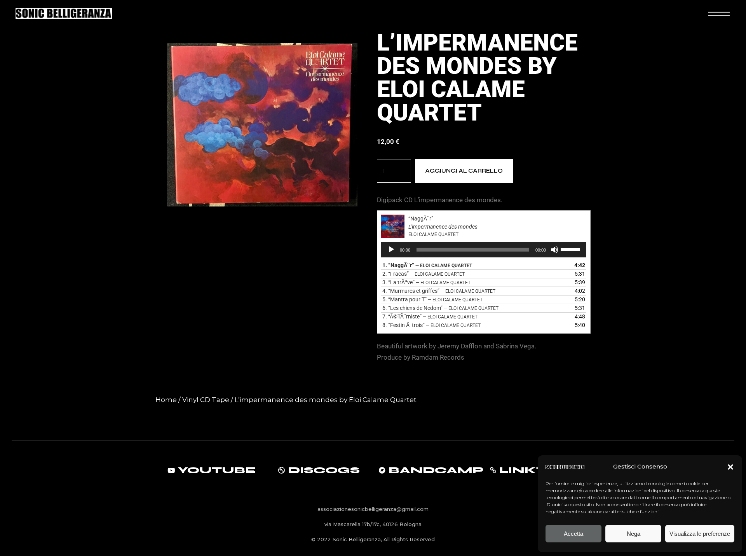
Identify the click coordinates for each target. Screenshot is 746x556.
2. (423, 274)
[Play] (391, 250)
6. (440, 308)
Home (166, 400)
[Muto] (554, 250)
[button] (730, 467)
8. (431, 325)
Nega (633, 533)
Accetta (573, 533)
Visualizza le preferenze (699, 533)
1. (427, 265)
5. (432, 299)
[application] (483, 249)
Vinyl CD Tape (205, 400)
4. (438, 291)
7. (430, 316)
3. (426, 282)
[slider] (571, 249)
